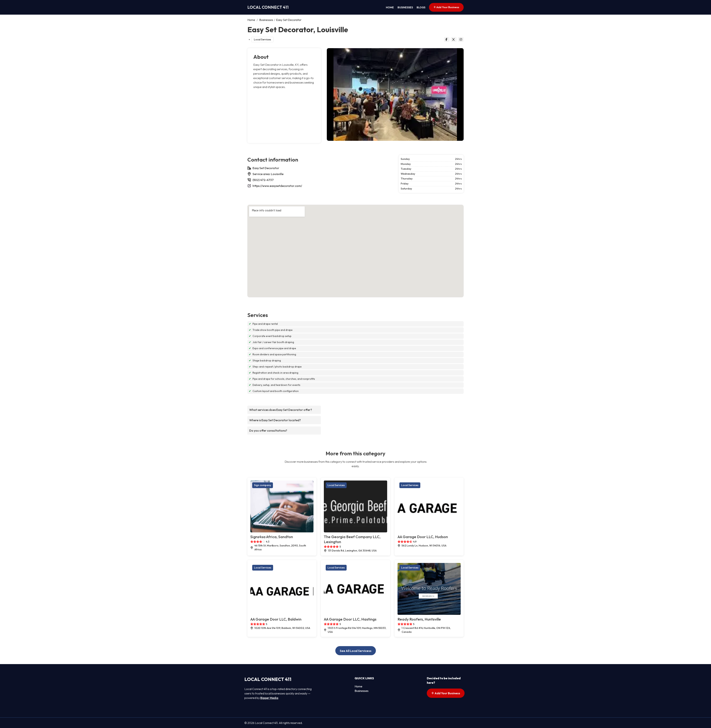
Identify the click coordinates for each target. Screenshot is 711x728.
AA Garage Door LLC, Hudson (423, 536)
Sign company (262, 485)
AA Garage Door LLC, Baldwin (275, 619)
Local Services (262, 39)
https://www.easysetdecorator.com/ (277, 186)
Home (390, 7)
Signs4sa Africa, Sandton (271, 536)
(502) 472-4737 (263, 180)
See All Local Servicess (355, 651)
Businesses (405, 7)
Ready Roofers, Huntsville (419, 619)
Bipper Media (269, 698)
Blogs (421, 7)
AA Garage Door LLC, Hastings (350, 619)
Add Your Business (447, 7)
